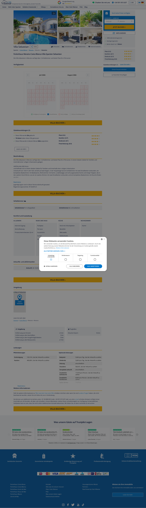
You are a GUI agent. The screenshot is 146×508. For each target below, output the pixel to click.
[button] (73, 251)
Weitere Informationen (62, 248)
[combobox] (102, 239)
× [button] (104, 239)
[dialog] (73, 254)
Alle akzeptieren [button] (93, 266)
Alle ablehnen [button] (75, 266)
